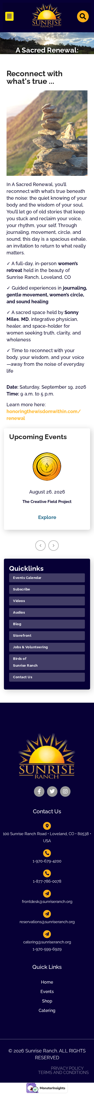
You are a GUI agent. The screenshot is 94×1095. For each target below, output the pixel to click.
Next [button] (53, 545)
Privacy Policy (67, 1068)
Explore (47, 517)
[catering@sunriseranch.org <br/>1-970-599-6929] (47, 934)
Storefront (22, 636)
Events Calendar (27, 578)
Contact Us (22, 677)
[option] (47, 483)
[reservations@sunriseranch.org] (47, 914)
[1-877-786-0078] (47, 873)
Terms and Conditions (63, 1073)
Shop (47, 1001)
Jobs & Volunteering (30, 647)
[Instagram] (65, 791)
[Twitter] (52, 791)
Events (47, 991)
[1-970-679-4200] (47, 853)
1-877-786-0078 (47, 881)
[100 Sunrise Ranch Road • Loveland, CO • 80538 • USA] (47, 826)
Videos (19, 601)
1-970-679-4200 (47, 861)
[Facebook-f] (39, 791)
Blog (17, 624)
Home (47, 982)
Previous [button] (40, 545)
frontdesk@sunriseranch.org (47, 901)
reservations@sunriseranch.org (47, 921)
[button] (9, 16)
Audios (19, 612)
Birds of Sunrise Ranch (25, 662)
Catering (47, 1010)
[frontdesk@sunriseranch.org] (47, 894)
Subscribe (21, 589)
